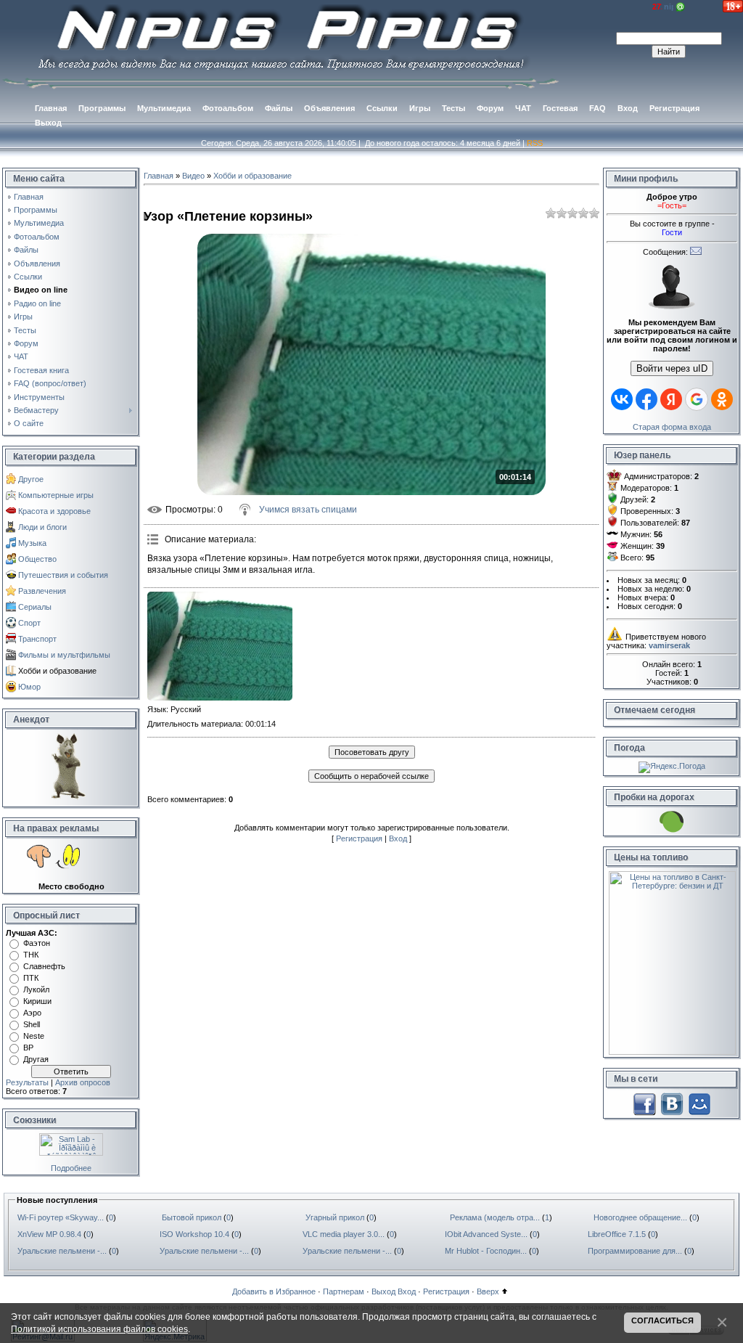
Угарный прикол (334, 1217)
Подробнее (71, 1168)
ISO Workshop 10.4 (194, 1234)
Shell (31, 1024)
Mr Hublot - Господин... (486, 1250)
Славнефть (44, 966)
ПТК (30, 977)
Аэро (32, 1012)
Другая (36, 1059)
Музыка (32, 543)
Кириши (37, 1001)
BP (28, 1047)
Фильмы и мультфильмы (64, 654)
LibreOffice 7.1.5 (617, 1234)
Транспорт (37, 638)
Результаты (27, 1082)
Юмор (29, 686)
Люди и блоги (42, 527)
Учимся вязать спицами (308, 510)
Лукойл (36, 989)
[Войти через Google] (696, 399)
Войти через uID (671, 368)
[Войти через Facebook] (646, 399)
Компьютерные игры (56, 495)
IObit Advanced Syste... (486, 1234)
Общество (37, 559)
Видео (193, 175)
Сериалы (35, 607)
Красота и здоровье (54, 511)
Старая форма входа (672, 427)
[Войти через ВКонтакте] (622, 399)
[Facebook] (644, 1102)
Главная (158, 175)
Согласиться (662, 1320)
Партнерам (343, 1291)
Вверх (488, 1291)
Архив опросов (82, 1082)
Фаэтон (36, 943)
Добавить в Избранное (274, 1291)
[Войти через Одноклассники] (722, 399)
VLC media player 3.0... (344, 1234)
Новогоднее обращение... (640, 1217)
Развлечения (42, 591)
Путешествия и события (63, 575)
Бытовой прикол (191, 1217)
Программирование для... (635, 1250)
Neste (33, 1036)
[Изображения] (219, 646)
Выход (383, 1291)
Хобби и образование (57, 670)
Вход (398, 838)
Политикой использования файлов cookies (99, 1329)
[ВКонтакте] (672, 1102)
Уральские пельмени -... (62, 1250)
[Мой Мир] (699, 1102)
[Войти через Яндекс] (671, 399)
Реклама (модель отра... (495, 1217)
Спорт (29, 623)
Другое (31, 479)
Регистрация (359, 838)
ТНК (30, 954)
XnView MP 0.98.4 (49, 1234)
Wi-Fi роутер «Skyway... (60, 1217)
